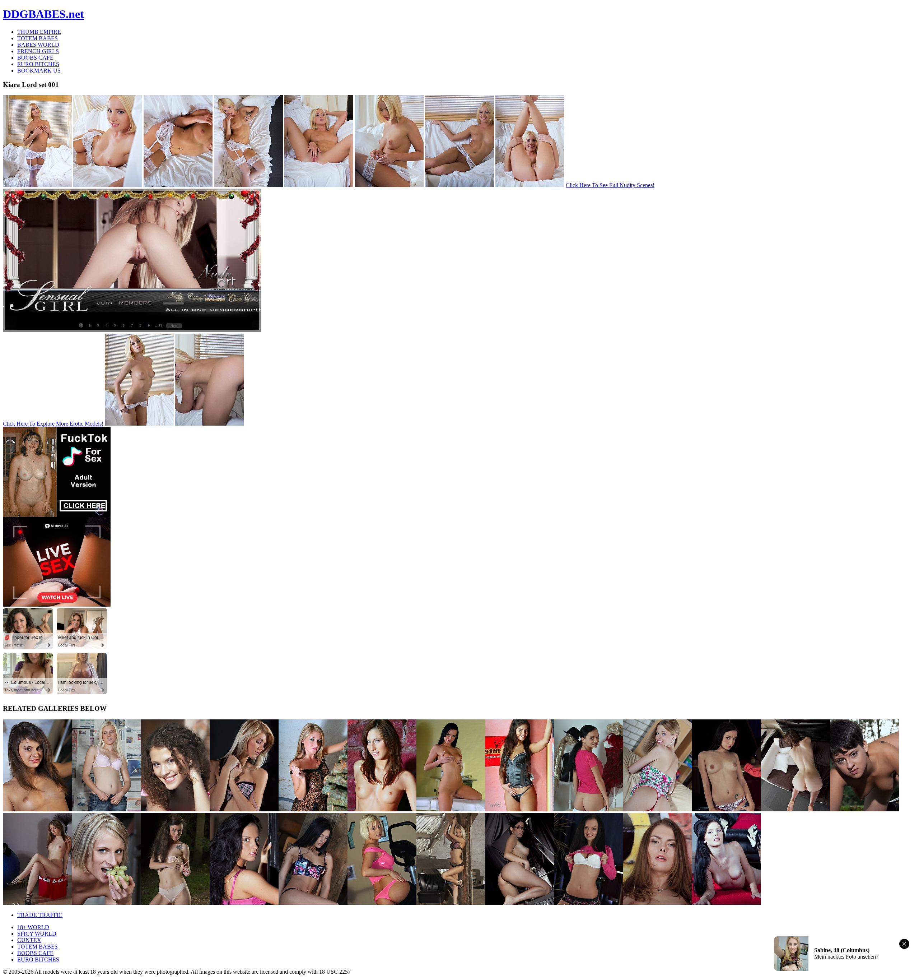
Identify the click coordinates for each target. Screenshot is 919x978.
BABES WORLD (38, 45)
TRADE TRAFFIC (39, 915)
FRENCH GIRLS (38, 51)
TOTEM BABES (37, 38)
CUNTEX (29, 940)
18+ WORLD (33, 927)
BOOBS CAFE (35, 58)
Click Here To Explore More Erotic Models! (53, 424)
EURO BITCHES (38, 64)
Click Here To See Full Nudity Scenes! (610, 185)
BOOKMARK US (39, 71)
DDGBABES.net (43, 14)
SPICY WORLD (36, 934)
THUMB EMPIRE (39, 32)
